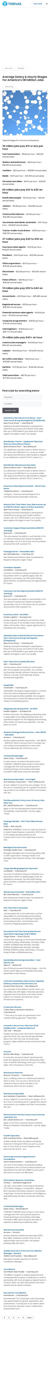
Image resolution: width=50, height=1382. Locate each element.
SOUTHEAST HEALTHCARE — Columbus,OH (25, 1277)
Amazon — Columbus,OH (25, 740)
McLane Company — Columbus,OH (24, 1079)
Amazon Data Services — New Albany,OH (24, 990)
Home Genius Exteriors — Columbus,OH (24, 1164)
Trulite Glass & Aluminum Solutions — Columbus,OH (22, 1012)
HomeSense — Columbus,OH (24, 1301)
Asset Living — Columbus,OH (24, 764)
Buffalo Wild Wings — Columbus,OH (25, 1058)
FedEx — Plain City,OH (25, 830)
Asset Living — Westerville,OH (24, 1214)
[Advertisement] (25, 34)
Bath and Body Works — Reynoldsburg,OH (24, 1142)
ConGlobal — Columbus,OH (25, 575)
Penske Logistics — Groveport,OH (25, 621)
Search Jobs (10, 410)
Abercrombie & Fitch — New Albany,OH (25, 449)
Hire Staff (38, 4)
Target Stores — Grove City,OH (25, 942)
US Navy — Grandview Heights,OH (25, 1189)
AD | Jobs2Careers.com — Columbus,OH (24, 807)
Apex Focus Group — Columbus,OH (24, 426)
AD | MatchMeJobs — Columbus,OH (23, 555)
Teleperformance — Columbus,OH (24, 491)
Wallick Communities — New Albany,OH (23, 1256)
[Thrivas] (11, 4)
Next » (30, 1317)
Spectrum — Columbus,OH (25, 536)
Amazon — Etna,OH (23, 1236)
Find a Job (8, 68)
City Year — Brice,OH (25, 1034)
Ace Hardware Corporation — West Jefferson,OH (25, 786)
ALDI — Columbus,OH (24, 669)
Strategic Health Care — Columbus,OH (24, 854)
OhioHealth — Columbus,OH (25, 693)
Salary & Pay (9, 87)
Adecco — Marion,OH (25, 967)
